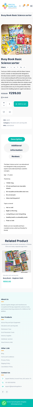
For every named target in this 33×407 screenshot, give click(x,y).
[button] (4, 403)
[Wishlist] (4, 112)
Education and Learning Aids (18, 123)
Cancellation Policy (7, 367)
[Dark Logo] (9, 6)
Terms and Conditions (7, 357)
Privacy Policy (5, 360)
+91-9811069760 (10, 382)
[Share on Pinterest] (17, 67)
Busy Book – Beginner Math (13, 278)
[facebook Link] (2, 392)
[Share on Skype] (21, 67)
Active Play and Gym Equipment (10, 323)
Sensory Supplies (6, 336)
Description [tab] (16, 139)
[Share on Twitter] (11, 67)
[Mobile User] (20, 6)
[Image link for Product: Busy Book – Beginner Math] (16, 261)
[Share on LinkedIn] (14, 67)
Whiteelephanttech (16, 404)
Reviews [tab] (16, 156)
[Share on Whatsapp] (24, 67)
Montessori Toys (6, 329)
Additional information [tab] (16, 148)
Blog (2, 354)
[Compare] (10, 112)
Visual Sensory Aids (7, 342)
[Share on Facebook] (8, 67)
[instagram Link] (6, 392)
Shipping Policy (5, 364)
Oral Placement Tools (7, 332)
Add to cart (22, 104)
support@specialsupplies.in (13, 386)
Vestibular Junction (7, 339)
